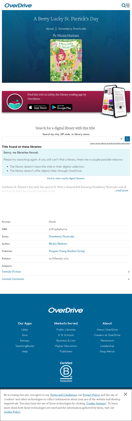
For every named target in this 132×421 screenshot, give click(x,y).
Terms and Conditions (63, 395)
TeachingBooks (24, 346)
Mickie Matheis (68, 35)
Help (25, 351)
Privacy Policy (91, 395)
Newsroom (107, 340)
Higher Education (66, 346)
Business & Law (66, 340)
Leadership (107, 346)
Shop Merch (107, 351)
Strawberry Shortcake (72, 28)
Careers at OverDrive (107, 335)
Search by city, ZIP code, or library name (66, 134)
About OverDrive (107, 329)
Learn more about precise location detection (110, 143)
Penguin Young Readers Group (67, 251)
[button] (24, 323)
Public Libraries (66, 329)
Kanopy (24, 340)
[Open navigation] (126, 5)
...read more (121, 190)
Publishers (66, 351)
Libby (24, 329)
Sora (25, 335)
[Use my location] (121, 138)
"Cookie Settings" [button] (96, 403)
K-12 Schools (66, 335)
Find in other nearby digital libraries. (66, 178)
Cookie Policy (12, 412)
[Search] (127, 138)
